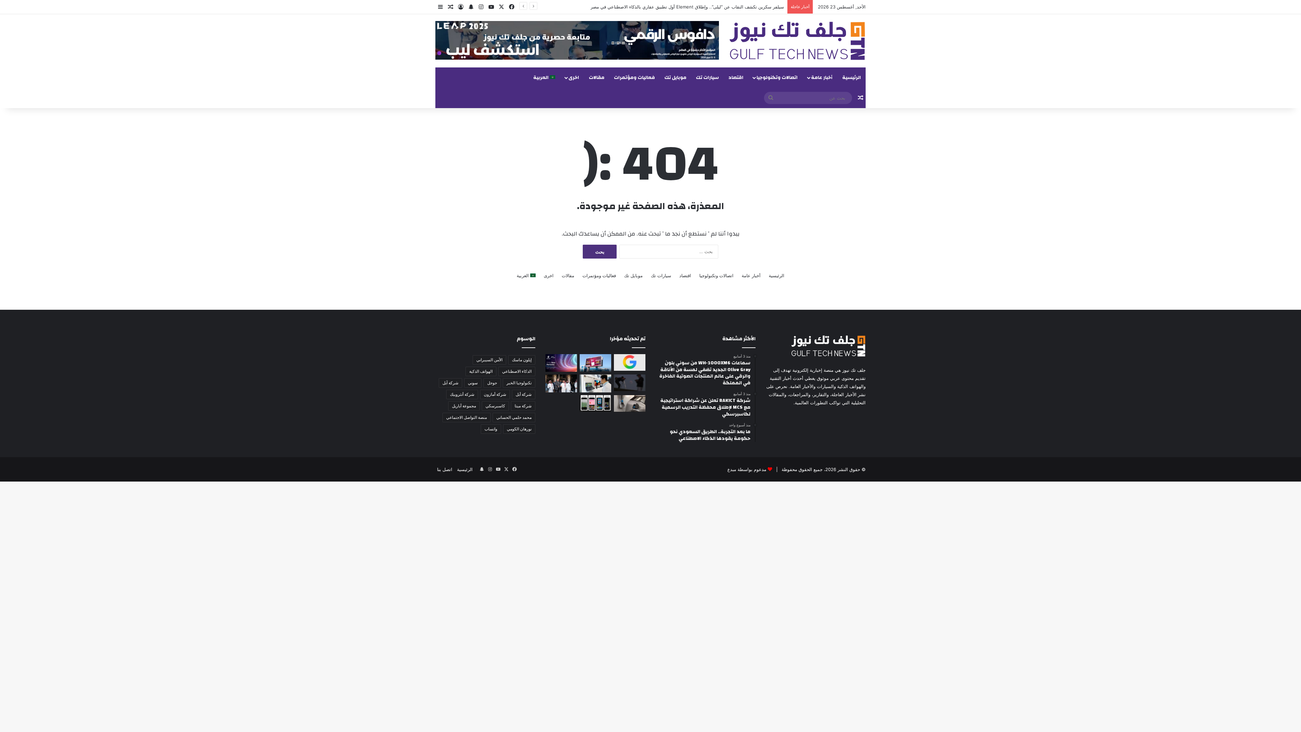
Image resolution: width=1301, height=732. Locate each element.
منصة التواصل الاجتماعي (466, 417)
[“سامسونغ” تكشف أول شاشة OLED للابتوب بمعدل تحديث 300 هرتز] (595, 383)
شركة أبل (524, 394)
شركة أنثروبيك (462, 394)
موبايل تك (675, 77)
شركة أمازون (495, 394)
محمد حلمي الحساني (514, 417)
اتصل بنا (444, 469)
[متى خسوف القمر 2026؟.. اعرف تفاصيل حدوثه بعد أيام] (629, 382)
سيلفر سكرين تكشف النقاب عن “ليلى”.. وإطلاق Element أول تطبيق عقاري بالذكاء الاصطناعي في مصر (687, 6)
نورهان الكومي (519, 428)
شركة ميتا (523, 405)
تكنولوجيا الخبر (519, 382)
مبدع (731, 469)
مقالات (596, 77)
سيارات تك (707, 77)
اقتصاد (735, 77)
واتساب (490, 428)
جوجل (492, 382)
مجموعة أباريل (464, 405)
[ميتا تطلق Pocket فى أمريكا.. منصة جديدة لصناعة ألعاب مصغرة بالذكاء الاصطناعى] (595, 403)
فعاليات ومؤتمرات (634, 77)
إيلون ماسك (522, 359)
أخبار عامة (821, 77)
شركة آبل (450, 382)
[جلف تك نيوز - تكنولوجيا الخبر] (797, 41)
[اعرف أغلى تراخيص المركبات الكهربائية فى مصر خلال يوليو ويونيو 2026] (629, 403)
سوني (473, 382)
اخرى (574, 77)
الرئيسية (851, 77)
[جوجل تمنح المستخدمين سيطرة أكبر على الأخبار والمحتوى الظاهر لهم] (629, 362)
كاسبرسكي (495, 405)
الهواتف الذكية (481, 371)
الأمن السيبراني (489, 359)
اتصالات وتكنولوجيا (777, 77)
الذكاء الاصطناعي (517, 371)
